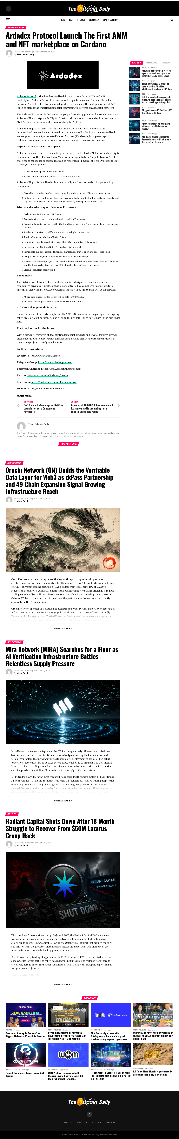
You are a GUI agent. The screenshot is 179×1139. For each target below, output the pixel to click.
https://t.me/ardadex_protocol (55, 362)
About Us (68, 1122)
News (63, 19)
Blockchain (94, 19)
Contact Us (110, 1122)
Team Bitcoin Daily (25, 54)
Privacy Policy (82, 1122)
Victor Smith (22, 501)
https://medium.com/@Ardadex (45, 388)
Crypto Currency (110, 19)
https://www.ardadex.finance (43, 355)
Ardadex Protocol (26, 96)
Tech (71, 19)
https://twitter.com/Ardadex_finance (47, 375)
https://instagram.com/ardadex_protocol (53, 382)
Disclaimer (96, 1122)
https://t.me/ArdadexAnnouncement (61, 368)
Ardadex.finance (55, 338)
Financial (81, 19)
